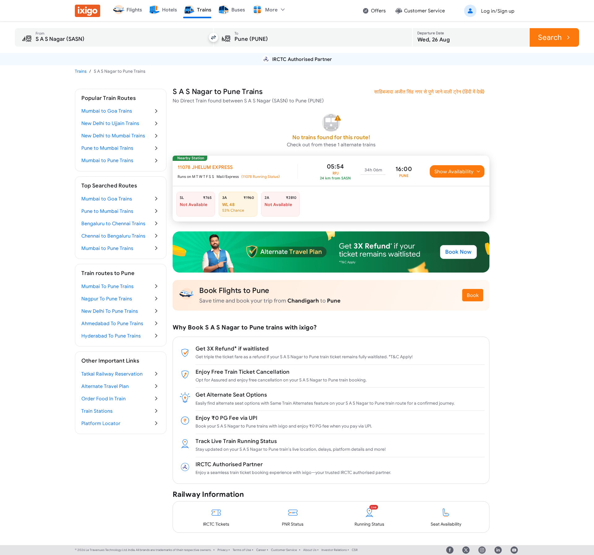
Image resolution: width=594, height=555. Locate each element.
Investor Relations (334, 550)
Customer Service (284, 550)
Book (473, 295)
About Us (309, 550)
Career (261, 550)
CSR (355, 550)
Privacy (222, 550)
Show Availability (454, 171)
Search (550, 37)
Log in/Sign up (497, 11)
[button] (488, 11)
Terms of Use (242, 550)
